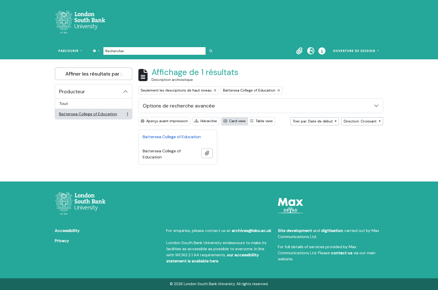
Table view (263, 121)
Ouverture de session (354, 51)
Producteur (72, 91)
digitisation (332, 230)
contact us (341, 253)
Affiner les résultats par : (93, 73)
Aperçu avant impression (166, 121)
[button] (299, 51)
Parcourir (69, 51)
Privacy (62, 240)
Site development (295, 230)
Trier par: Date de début (313, 121)
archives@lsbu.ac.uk (251, 230)
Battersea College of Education (93, 115)
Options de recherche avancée (179, 105)
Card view (237, 121)
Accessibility (67, 230)
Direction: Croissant (361, 121)
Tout (63, 103)
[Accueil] (82, 22)
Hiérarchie (208, 121)
